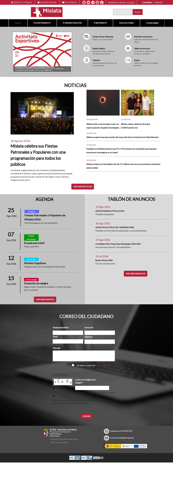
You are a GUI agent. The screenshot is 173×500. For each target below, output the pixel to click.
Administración (73, 23)
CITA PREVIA (71, 2)
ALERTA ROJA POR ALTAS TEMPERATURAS (114, 227)
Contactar (57, 442)
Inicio (18, 23)
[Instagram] (93, 2)
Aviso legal (54, 439)
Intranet (65, 442)
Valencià (158, 2)
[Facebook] (84, 2)
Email (55, 336)
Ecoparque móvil (34, 242)
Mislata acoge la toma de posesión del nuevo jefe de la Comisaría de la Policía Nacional (122, 137)
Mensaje (56, 348)
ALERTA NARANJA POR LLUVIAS (109, 211)
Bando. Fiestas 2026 (103, 260)
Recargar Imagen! (54, 388)
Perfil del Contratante (143, 36)
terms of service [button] (103, 365)
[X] (88, 2)
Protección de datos (66, 439)
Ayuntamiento (43, 23)
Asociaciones (126, 23)
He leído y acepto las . (94, 365)
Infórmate (101, 23)
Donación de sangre (36, 283)
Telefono (88, 337)
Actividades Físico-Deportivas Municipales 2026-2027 (34, 67)
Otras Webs (152, 23)
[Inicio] (45, 12)
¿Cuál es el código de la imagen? (85, 381)
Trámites (96, 60)
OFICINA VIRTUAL (48, 2)
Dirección (88, 327)
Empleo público (98, 48)
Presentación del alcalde (121, 2)
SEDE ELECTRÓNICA (23, 2)
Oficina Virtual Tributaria (102, 36)
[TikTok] (102, 2)
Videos (137, 60)
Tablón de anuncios (142, 48)
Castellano (147, 2)
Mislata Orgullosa (35, 263)
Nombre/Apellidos (60, 327)
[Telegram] (97, 2)
